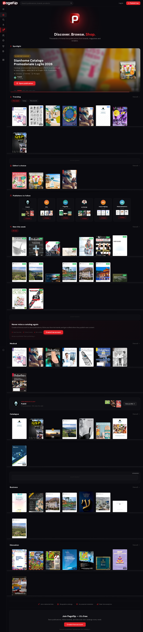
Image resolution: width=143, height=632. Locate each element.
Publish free (134, 3)
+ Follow (27, 218)
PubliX (23, 404)
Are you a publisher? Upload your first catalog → (75, 629)
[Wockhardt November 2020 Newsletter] (118, 403)
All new (15, 231)
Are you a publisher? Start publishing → (23, 336)
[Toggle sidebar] (3, 9)
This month (33, 101)
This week (16, 101)
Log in (121, 3)
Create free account (53, 332)
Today (24, 101)
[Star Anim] (107, 403)
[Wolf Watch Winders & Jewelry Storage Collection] (113, 403)
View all (135, 97)
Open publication (26, 83)
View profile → (130, 404)
